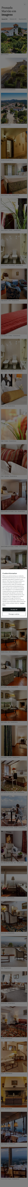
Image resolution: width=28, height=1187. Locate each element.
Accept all (14, 609)
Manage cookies (14, 614)
